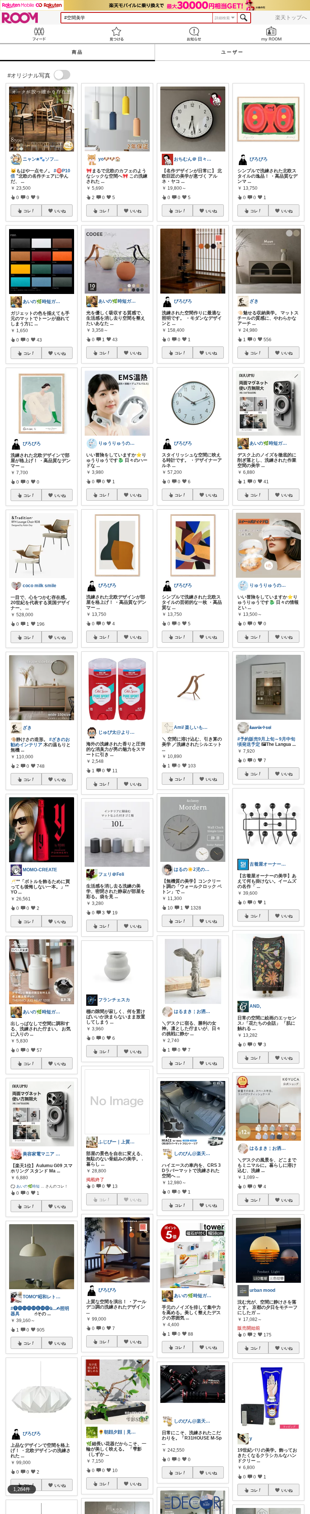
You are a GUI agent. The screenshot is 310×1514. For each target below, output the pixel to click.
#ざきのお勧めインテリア (40, 742)
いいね (60, 211)
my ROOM (271, 34)
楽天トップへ (291, 17)
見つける (116, 34)
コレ (27, 211)
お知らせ (193, 34)
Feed (39, 34)
